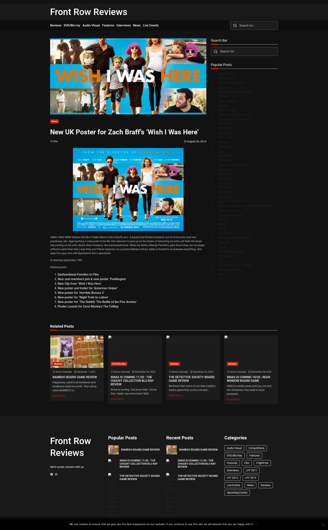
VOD (221, 279)
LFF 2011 (224, 174)
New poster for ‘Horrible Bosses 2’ (81, 293)
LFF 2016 (224, 192)
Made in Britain (228, 210)
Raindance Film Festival (234, 238)
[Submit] (234, 25)
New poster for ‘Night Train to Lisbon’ (83, 297)
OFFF (222, 229)
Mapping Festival (230, 215)
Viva (221, 274)
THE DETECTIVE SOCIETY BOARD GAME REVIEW (191, 379)
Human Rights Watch (232, 165)
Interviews (225, 169)
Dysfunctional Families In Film (78, 274)
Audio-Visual (227, 73)
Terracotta (225, 256)
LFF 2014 (224, 187)
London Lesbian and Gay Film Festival (244, 206)
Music (222, 219)
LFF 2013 (224, 183)
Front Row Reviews (88, 11)
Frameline (225, 156)
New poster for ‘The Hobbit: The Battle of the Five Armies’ (97, 302)
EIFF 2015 (225, 137)
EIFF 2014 (225, 133)
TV (220, 260)
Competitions (227, 101)
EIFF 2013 (225, 128)
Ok (257, 524)
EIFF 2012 (225, 124)
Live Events (226, 197)
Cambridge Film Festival (235, 92)
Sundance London (230, 251)
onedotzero (226, 233)
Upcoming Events (230, 270)
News (54, 121)
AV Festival (226, 78)
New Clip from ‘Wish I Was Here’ (80, 283)
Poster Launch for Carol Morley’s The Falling (88, 306)
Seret (222, 247)
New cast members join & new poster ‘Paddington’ (92, 279)
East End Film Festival (233, 114)
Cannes (223, 96)
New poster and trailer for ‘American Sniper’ (88, 288)
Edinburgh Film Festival (234, 119)
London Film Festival (232, 201)
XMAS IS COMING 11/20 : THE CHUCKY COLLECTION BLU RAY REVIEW (132, 380)
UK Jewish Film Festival (234, 265)
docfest (223, 105)
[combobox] (254, 25)
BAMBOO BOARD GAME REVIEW (75, 377)
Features (224, 142)
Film (221, 151)
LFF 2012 (224, 178)
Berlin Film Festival (231, 83)
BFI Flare (224, 87)
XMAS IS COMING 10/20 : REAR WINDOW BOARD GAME (248, 379)
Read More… (60, 395)
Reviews (224, 242)
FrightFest (225, 160)
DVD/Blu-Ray (227, 110)
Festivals (224, 146)
